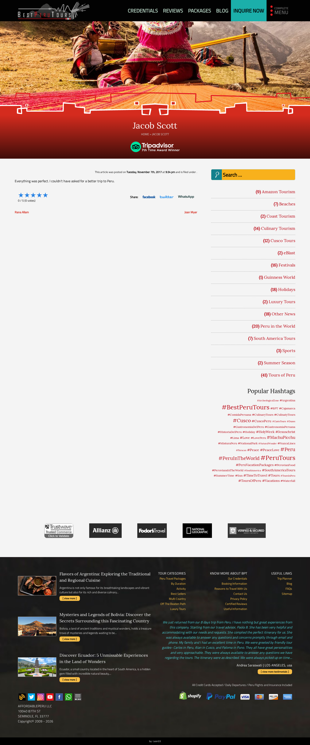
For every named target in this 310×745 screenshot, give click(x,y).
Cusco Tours (283, 240)
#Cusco (242, 420)
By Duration (178, 583)
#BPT (274, 408)
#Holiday (249, 432)
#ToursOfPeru (249, 480)
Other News (283, 313)
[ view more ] (70, 598)
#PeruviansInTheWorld (227, 470)
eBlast (289, 252)
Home (145, 134)
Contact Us (240, 593)
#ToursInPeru (287, 475)
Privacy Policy (238, 598)
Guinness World (279, 277)
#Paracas (241, 450)
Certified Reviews (236, 604)
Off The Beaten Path (173, 604)
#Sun (239, 475)
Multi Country (177, 598)
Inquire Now (248, 10)
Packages (199, 10)
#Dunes (291, 421)
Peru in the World (277, 326)
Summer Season (279, 362)
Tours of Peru (281, 375)
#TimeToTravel (255, 475)
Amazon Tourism (278, 191)
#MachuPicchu (281, 437)
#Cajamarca (287, 408)
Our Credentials (237, 578)
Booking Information (234, 583)
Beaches (287, 203)
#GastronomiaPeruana (280, 427)
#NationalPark (247, 443)
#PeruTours (277, 458)
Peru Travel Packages (173, 578)
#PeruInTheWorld (239, 458)
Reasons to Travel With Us (230, 588)
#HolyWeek (265, 432)
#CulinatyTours (284, 415)
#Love (245, 437)
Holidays (286, 289)
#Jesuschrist (285, 432)
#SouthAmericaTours (278, 470)
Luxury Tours (282, 301)
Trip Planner (284, 578)
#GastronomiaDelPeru (248, 427)
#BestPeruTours (246, 407)
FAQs (289, 588)
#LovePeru (258, 438)
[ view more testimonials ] (275, 672)
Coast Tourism (281, 216)
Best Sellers (178, 593)
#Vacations (271, 480)
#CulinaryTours (262, 415)
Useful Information (235, 609)
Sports (288, 350)
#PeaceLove (269, 450)
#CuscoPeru (261, 421)
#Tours (274, 475)
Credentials (143, 10)
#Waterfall (287, 481)
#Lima (234, 438)
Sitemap (287, 593)
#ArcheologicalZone (268, 400)
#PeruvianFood (284, 465)
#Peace (253, 450)
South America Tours (274, 338)
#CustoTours (279, 421)
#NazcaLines (286, 443)
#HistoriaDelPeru (230, 432)
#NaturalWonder (267, 443)
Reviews (173, 10)
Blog (222, 10)
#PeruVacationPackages (255, 465)
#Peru (287, 449)
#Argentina (287, 400)
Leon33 (157, 741)
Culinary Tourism (278, 228)
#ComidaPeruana (239, 415)
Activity (181, 588)
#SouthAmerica (252, 470)
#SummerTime (224, 475)
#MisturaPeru (227, 443)
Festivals (287, 265)
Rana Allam (22, 212)
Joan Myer (191, 212)
